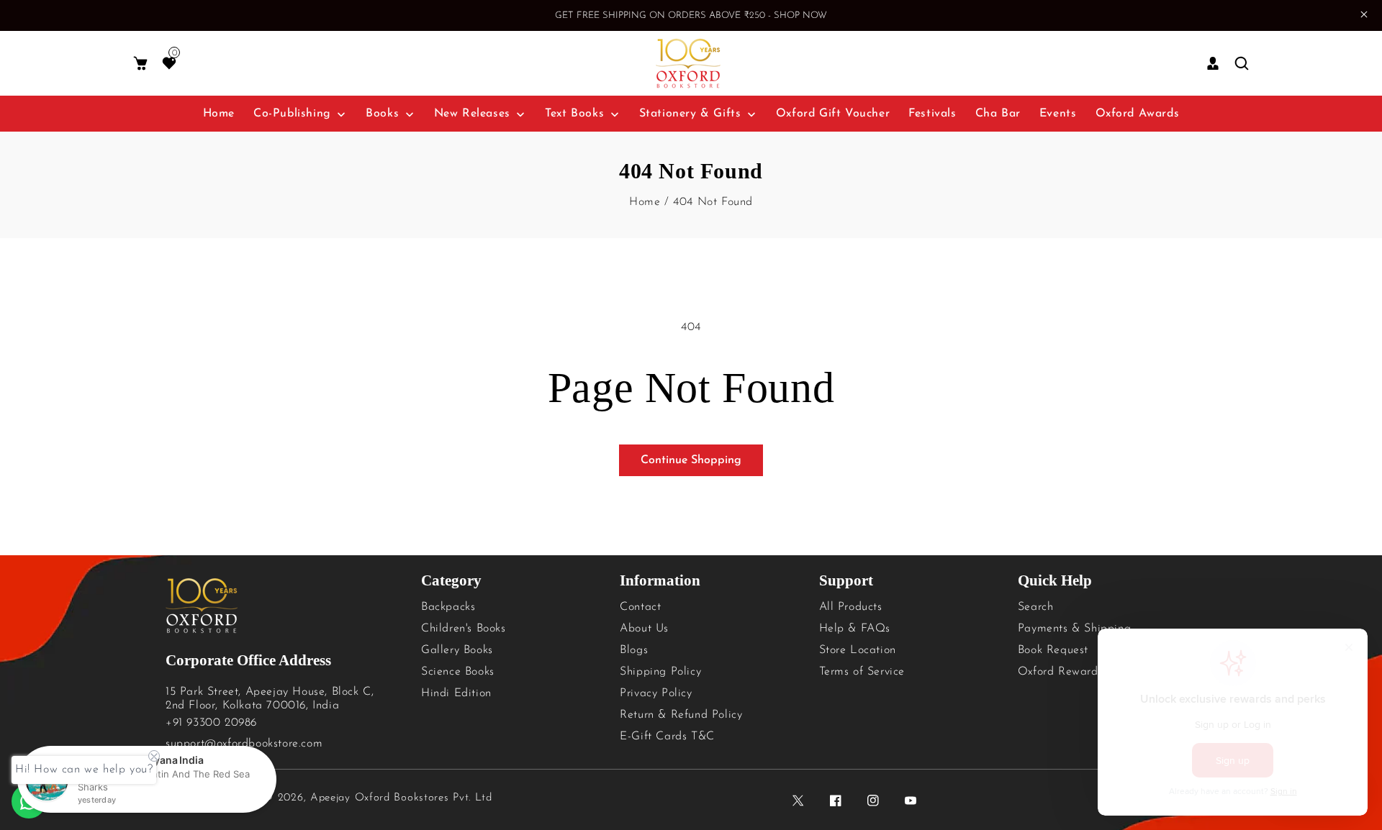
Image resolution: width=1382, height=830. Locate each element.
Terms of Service (862, 672)
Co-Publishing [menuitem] (292, 113)
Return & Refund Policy (681, 715)
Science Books (457, 672)
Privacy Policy (656, 693)
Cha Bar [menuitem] (998, 113)
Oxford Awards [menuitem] (1138, 113)
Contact (640, 607)
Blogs (634, 650)
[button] (140, 63)
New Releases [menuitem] (472, 113)
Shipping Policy (660, 672)
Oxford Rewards (1060, 672)
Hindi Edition (456, 693)
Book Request (1053, 650)
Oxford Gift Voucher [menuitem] (833, 113)
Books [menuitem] (382, 113)
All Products (850, 607)
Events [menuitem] (1058, 113)
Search (1036, 607)
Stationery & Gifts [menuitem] (690, 113)
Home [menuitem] (219, 113)
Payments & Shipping (1074, 628)
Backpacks (448, 607)
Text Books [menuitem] (574, 113)
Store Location (857, 650)
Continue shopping (691, 460)
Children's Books (463, 628)
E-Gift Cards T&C (667, 736)
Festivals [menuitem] (932, 113)
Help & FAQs (855, 628)
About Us (644, 628)
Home (644, 202)
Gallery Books (457, 650)
